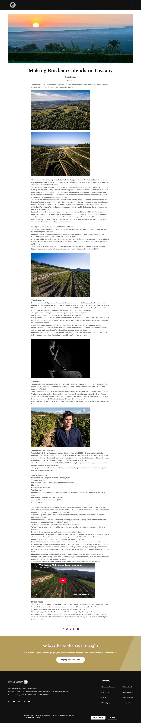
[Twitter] (14, 701)
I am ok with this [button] (98, 717)
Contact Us (126, 703)
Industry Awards (128, 692)
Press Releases (128, 698)
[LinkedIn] (24, 701)
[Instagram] (19, 701)
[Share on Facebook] (63, 629)
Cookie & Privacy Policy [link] (32, 717)
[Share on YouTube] (78, 629)
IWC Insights (105, 703)
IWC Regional (127, 687)
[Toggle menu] (131, 5)
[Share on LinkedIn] (74, 629)
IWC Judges (105, 692)
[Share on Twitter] (70, 629)
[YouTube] (29, 701)
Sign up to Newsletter (70, 660)
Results (104, 698)
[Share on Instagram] (67, 629)
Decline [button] (112, 717)
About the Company (108, 687)
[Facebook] (9, 701)
